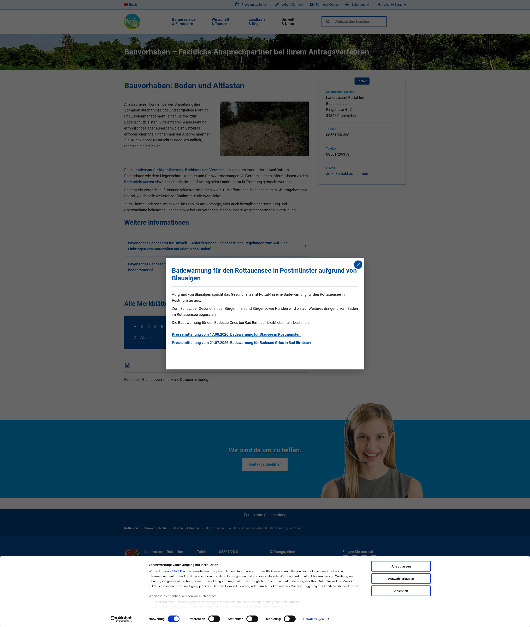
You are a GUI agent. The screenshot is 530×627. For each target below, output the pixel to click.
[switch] (214, 618)
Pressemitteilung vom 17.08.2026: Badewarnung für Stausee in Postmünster (236, 334)
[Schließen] (358, 264)
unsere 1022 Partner (176, 571)
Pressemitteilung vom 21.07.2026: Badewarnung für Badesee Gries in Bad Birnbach (241, 342)
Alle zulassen (401, 566)
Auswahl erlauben (401, 578)
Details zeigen (313, 619)
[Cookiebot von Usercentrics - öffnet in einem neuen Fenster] (121, 619)
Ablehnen (401, 590)
